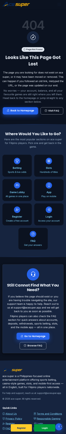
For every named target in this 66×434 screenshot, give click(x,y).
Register (21, 427)
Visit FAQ (53, 110)
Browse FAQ (34, 346)
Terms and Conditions (49, 413)
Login (45, 427)
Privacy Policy (14, 418)
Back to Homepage (22, 110)
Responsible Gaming (48, 418)
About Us (11, 413)
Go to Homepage (35, 336)
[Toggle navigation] (59, 4)
